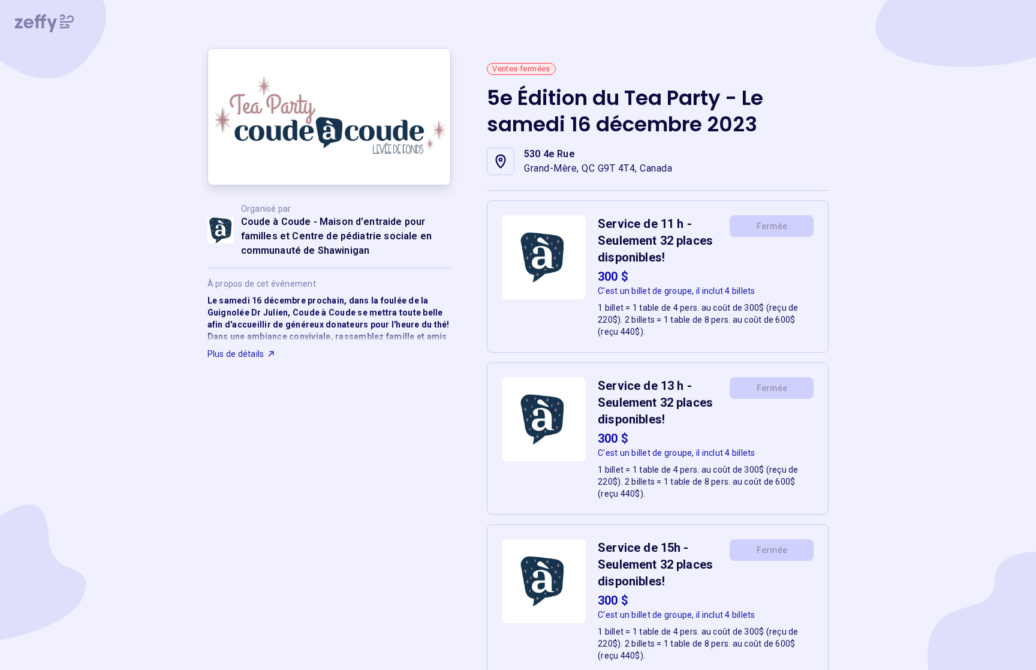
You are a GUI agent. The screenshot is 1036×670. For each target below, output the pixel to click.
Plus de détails (235, 354)
